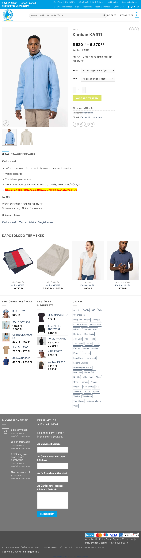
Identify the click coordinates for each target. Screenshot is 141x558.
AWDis (86, 310)
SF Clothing (88, 386)
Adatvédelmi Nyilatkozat (90, 547)
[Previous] (6, 77)
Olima (98, 377)
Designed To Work (81, 319)
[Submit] (104, 15)
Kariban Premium (90, 348)
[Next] (63, 77)
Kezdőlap (57, 2)
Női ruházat (88, 377)
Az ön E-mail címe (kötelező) (52, 473)
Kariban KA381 (87, 285)
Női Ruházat (113, 2)
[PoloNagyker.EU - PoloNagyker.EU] (13, 15)
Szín (75, 78)
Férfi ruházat (95, 324)
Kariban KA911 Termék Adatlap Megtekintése (27, 222)
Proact (94, 382)
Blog (77, 7)
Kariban (83, 117)
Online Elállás (119, 7)
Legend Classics (80, 363)
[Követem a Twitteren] (134, 7)
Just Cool (77, 339)
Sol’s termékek (19, 429)
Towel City (87, 396)
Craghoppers (79, 315)
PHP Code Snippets (60, 557)
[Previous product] (137, 29)
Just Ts (88, 343)
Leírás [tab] (5, 154)
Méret (75, 70)
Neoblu (76, 377)
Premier (84, 382)
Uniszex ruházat (95, 117)
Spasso (96, 391)
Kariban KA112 (53, 285)
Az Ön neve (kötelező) (49, 444)
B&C (93, 310)
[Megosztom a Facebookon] (75, 124)
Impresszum (50, 547)
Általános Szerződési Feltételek (21, 547)
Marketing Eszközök (82, 367)
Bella (100, 310)
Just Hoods (90, 339)
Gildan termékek (20, 441)
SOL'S (87, 391)
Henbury (77, 334)
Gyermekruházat (129, 2)
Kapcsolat (87, 7)
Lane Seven (78, 358)
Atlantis (76, 310)
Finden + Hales (80, 324)
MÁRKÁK (69, 2)
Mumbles (77, 372)
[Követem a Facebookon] (129, 7)
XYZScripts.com (82, 557)
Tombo (76, 396)
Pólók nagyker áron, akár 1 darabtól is (19, 457)
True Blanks (78, 401)
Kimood (76, 353)
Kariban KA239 (123, 285)
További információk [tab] (23, 154)
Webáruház (84, 2)
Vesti (75, 406)
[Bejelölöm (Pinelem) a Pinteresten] (91, 124)
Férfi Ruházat (98, 2)
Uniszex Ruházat (64, 7)
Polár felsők (87, 113)
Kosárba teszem (87, 98)
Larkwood (91, 358)
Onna (75, 382)
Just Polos (78, 343)
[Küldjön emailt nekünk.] (137, 7)
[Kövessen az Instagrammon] (131, 7)
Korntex (86, 353)
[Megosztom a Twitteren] (80, 124)
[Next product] (131, 29)
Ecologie (96, 319)
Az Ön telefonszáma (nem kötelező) (51, 458)
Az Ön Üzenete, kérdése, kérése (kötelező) (50, 488)
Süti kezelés (66, 547)
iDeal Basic (89, 334)
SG (97, 386)
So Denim (77, 391)
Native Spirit (90, 372)
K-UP (97, 343)
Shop (75, 29)
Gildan (76, 329)
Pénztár (106, 7)
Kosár (97, 7)
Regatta (77, 386)
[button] (111, 15)
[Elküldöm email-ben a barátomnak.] (86, 124)
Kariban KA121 (18, 285)
